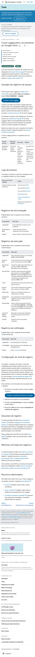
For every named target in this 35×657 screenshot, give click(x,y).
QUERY (28, 188)
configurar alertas (19, 458)
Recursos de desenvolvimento (10, 613)
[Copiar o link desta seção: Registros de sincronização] (28, 211)
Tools (3, 7)
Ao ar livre (4, 599)
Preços (7, 485)
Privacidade (16, 649)
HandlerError (21, 203)
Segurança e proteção (7, 584)
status (16, 350)
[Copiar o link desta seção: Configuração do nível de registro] (3, 360)
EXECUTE (28, 191)
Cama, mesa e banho (7, 596)
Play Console (5, 631)
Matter (18, 66)
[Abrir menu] (2, 2)
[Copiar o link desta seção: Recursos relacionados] (24, 475)
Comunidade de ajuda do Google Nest (12, 642)
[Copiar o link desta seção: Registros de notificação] (26, 328)
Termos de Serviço (6, 649)
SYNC (27, 185)
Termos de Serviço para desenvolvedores (13, 621)
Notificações (21, 194)
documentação (25, 481)
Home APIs (4, 565)
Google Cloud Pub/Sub (14, 78)
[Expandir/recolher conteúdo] (11, 51)
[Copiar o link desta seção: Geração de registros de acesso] (3, 88)
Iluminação (4, 578)
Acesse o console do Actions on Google (20, 395)
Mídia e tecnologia (6, 587)
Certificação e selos (7, 607)
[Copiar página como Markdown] (24, 45)
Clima (3, 581)
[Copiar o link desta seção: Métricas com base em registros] (3, 448)
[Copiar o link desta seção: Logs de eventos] (18, 170)
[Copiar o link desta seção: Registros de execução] (24, 241)
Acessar (10, 100)
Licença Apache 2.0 (13, 516)
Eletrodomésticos (6, 590)
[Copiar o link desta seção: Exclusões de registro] (23, 416)
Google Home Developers (7, 39)
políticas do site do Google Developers (12, 517)
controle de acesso (13, 113)
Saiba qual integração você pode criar (12, 553)
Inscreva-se (20, 19)
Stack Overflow (5, 639)
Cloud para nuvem (8, 66)
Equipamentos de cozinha (8, 593)
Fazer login (30, 2)
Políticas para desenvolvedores (10, 624)
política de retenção (15, 118)
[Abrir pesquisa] (24, 2)
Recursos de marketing (8, 610)
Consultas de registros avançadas (15, 495)
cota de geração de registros (21, 376)
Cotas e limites (9, 490)
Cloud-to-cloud (5, 538)
